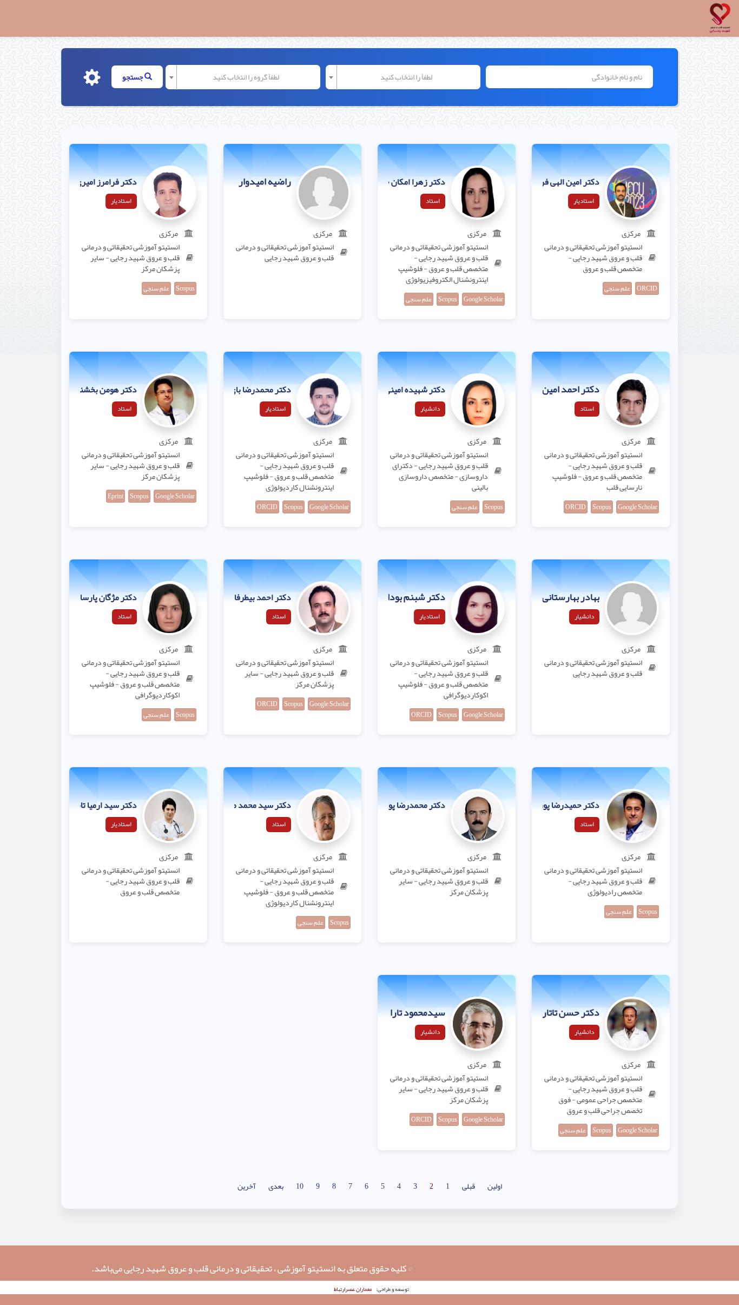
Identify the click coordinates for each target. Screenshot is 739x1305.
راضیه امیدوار (265, 181)
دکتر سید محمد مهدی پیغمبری (239, 805)
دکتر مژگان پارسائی (104, 598)
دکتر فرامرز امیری (106, 182)
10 (299, 1186)
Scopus (447, 299)
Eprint (115, 496)
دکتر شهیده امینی (415, 390)
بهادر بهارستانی (570, 597)
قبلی (468, 1186)
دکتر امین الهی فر (569, 182)
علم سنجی (617, 288)
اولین (494, 1186)
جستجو (133, 76)
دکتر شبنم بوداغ (413, 597)
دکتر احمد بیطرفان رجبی (250, 598)
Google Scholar (483, 299)
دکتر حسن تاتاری (567, 1012)
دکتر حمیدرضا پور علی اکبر (554, 805)
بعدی (275, 1186)
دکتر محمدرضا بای (260, 390)
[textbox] (406, 76)
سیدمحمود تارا (417, 1012)
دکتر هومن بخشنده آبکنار (93, 390)
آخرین (246, 1186)
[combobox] (403, 77)
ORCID (647, 288)
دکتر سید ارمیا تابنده (101, 805)
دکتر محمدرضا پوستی (409, 805)
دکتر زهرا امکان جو (413, 182)
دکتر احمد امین (570, 389)
